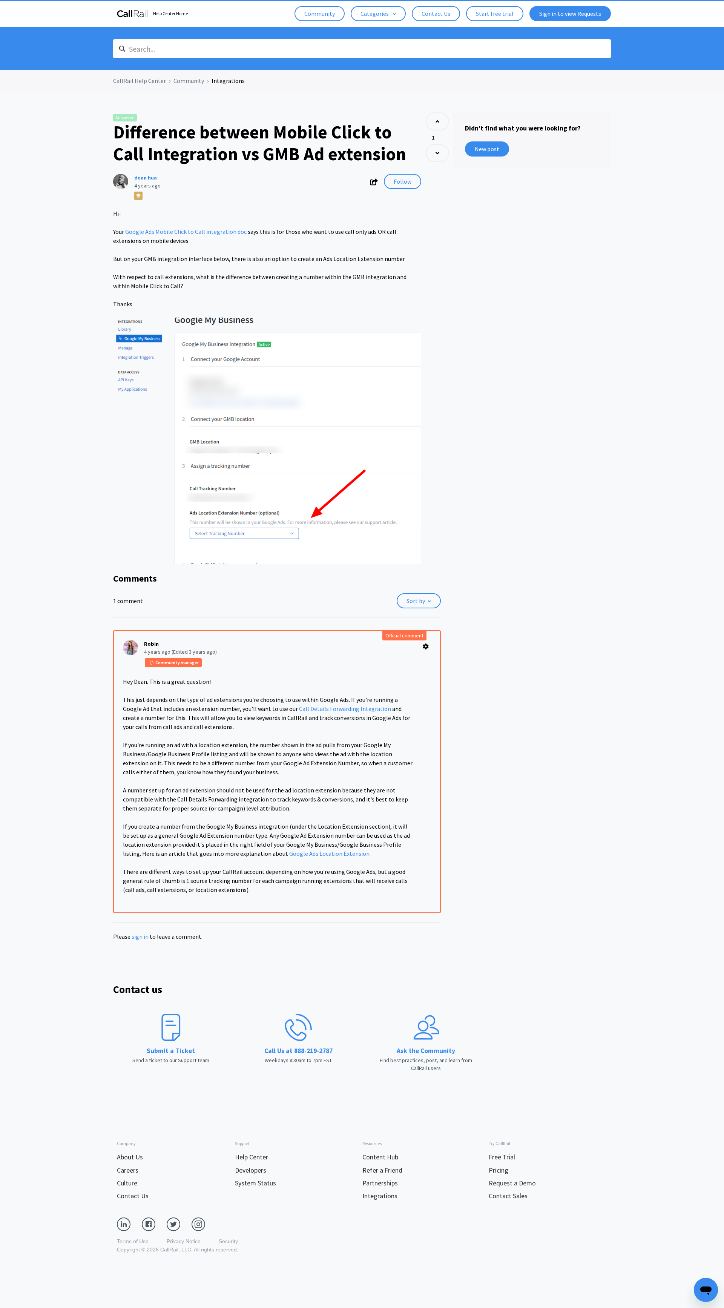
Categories (375, 13)
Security (228, 1241)
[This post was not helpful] (437, 153)
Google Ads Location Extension (329, 853)
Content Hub (380, 1157)
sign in (140, 936)
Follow (402, 181)
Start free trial (495, 13)
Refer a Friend (382, 1170)
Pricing (498, 1170)
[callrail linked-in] (129, 1223)
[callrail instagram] (204, 1223)
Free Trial (502, 1157)
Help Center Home (170, 13)
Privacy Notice (184, 1241)
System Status (255, 1183)
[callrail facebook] (154, 1223)
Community (319, 13)
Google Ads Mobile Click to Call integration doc (186, 231)
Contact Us (436, 13)
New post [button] (487, 149)
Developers (250, 1170)
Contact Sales (508, 1195)
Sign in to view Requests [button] (570, 13)
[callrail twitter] (179, 1223)
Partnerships (380, 1183)
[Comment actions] (425, 646)
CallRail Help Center (139, 80)
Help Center (251, 1157)
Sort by (415, 601)
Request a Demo (512, 1183)
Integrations (228, 80)
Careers (127, 1170)
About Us (130, 1157)
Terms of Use (133, 1241)
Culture (127, 1183)
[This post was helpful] (437, 121)
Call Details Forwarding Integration (345, 708)
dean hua (145, 177)
